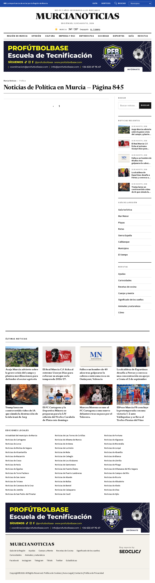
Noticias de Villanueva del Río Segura (121, 469)
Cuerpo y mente (126, 293)
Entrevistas (86, 36)
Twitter (59, 560)
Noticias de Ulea (111, 490)
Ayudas (121, 274)
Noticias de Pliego (112, 464)
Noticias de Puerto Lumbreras (68, 473)
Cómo (121, 312)
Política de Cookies (52, 573)
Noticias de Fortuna (113, 435)
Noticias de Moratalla (114, 444)
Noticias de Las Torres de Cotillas (70, 435)
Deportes (118, 36)
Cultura (50, 36)
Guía (94, 3)
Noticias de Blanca (112, 456)
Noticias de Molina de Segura (18, 448)
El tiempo (123, 254)
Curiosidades (125, 280)
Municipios (123, 248)
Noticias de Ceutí (63, 494)
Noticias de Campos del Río (116, 473)
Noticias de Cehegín (64, 456)
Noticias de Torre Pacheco (17, 473)
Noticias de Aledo (112, 485)
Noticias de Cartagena (15, 439)
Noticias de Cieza (13, 460)
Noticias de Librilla (112, 460)
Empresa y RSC (67, 36)
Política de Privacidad (94, 573)
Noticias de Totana (14, 481)
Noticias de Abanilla (113, 452)
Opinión (36, 36)
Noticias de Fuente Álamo (66, 469)
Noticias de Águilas (14, 469)
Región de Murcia (17, 36)
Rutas (121, 229)
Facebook (14, 560)
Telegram (39, 560)
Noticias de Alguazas (113, 439)
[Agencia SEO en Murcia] (130, 549)
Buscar (122, 3)
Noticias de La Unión (64, 448)
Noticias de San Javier (15, 477)
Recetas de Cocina (64, 550)
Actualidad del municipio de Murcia (21, 435)
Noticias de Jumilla (14, 490)
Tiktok (50, 560)
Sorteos (106, 3)
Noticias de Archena (64, 444)
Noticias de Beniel (63, 485)
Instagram (26, 560)
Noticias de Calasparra (65, 490)
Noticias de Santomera (65, 464)
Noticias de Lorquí (112, 448)
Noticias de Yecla (13, 464)
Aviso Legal (68, 573)
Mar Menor (123, 216)
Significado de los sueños (130, 299)
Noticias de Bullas (63, 481)
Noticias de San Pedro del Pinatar (20, 494)
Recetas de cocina (127, 286)
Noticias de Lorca (13, 444)
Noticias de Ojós (111, 494)
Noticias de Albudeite (114, 481)
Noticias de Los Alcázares (66, 460)
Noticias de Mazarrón (15, 456)
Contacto (78, 573)
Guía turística (125, 209)
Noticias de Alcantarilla (16, 452)
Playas (121, 222)
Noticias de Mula (62, 452)
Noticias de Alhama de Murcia (68, 439)
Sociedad (103, 36)
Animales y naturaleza (129, 306)
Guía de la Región (17, 550)
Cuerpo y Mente (46, 550)
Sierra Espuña (125, 235)
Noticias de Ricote (112, 477)
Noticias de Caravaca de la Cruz (19, 485)
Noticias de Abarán (63, 477)
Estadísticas (71, 560)
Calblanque (123, 242)
